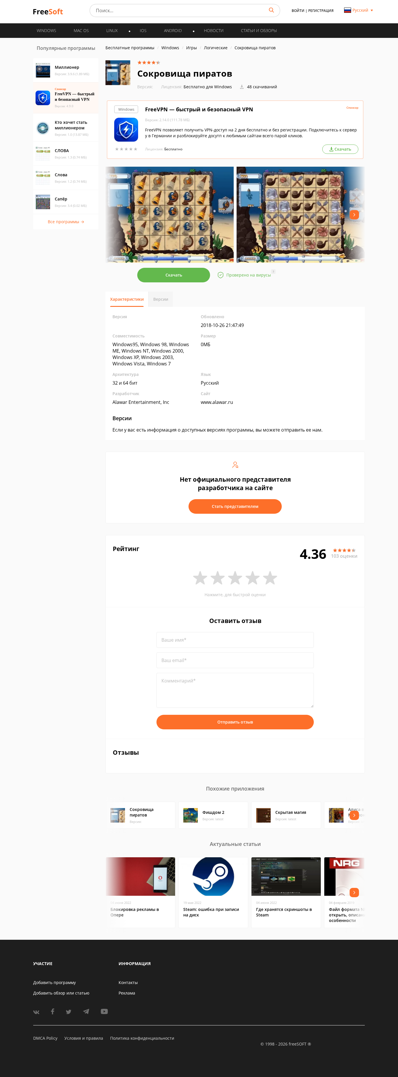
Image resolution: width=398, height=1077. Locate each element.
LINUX (112, 30)
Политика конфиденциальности (142, 1038)
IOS (143, 30)
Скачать (173, 275)
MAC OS (81, 30)
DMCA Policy (45, 1038)
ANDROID (173, 30)
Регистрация (321, 10)
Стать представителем (235, 506)
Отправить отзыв (235, 722)
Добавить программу (54, 982)
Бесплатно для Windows (208, 86)
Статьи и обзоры (259, 30)
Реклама (127, 993)
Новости (213, 30)
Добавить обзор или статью (61, 993)
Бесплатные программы (129, 47)
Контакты (128, 982)
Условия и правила (83, 1038)
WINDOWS (46, 30)
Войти (298, 10)
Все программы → (66, 221)
